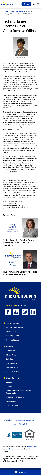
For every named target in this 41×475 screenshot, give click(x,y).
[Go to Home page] (7, 4)
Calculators (10, 359)
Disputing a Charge (13, 336)
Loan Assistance (12, 372)
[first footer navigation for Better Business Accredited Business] (14, 435)
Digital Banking (11, 363)
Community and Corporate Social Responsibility (18, 392)
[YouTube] (16, 312)
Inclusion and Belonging (15, 397)
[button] (38, 4)
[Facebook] (8, 312)
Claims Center (11, 355)
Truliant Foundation (13, 405)
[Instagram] (25, 312)
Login (27, 4)
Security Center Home (14, 327)
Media (12, 11)
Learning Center (12, 367)
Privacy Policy (23, 424)
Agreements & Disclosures (25, 420)
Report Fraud (11, 332)
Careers (9, 386)
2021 (29, 11)
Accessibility (8, 420)
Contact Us (10, 351)
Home (6, 11)
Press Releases (20, 11)
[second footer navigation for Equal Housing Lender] (29, 435)
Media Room (11, 401)
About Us (9, 382)
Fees (14, 424)
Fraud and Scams (12, 340)
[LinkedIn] (33, 312)
